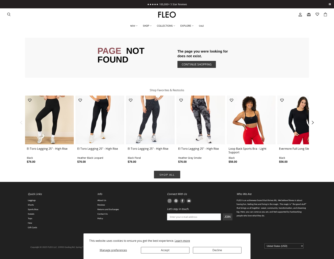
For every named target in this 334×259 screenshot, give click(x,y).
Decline (217, 250)
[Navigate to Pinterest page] (175, 201)
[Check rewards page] (309, 15)
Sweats (31, 214)
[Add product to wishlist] (29, 100)
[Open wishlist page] (317, 14)
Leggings (32, 200)
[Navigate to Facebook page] (182, 201)
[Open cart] (325, 14)
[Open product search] (9, 14)
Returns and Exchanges (108, 209)
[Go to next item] (313, 122)
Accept (165, 250)
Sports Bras (33, 209)
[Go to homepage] (167, 14)
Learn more (182, 241)
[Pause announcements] (330, 4)
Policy (100, 218)
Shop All (167, 174)
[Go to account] (300, 15)
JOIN (227, 216)
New (30, 223)
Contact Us (102, 214)
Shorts (31, 205)
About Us (101, 200)
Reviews (101, 205)
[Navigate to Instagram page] (169, 201)
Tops (30, 218)
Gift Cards (32, 227)
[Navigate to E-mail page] (188, 201)
